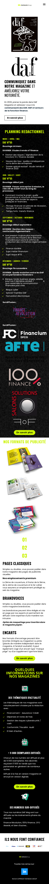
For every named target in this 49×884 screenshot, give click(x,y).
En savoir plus (15, 117)
